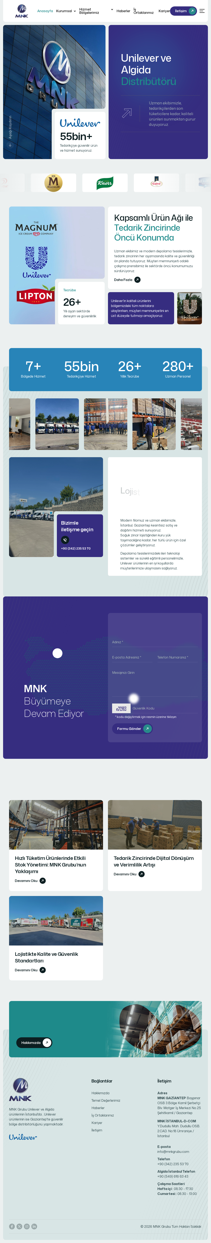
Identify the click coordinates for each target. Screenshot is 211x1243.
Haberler (123, 11)
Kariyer (164, 11)
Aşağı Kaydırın (10, 127)
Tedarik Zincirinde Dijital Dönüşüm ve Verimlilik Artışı (154, 861)
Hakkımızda (100, 1093)
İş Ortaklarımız (144, 11)
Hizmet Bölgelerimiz (89, 11)
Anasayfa (45, 11)
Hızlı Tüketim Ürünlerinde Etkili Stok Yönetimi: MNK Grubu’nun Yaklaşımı (50, 865)
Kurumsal (64, 11)
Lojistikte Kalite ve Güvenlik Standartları (46, 957)
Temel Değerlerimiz (105, 1100)
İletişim (96, 1130)
